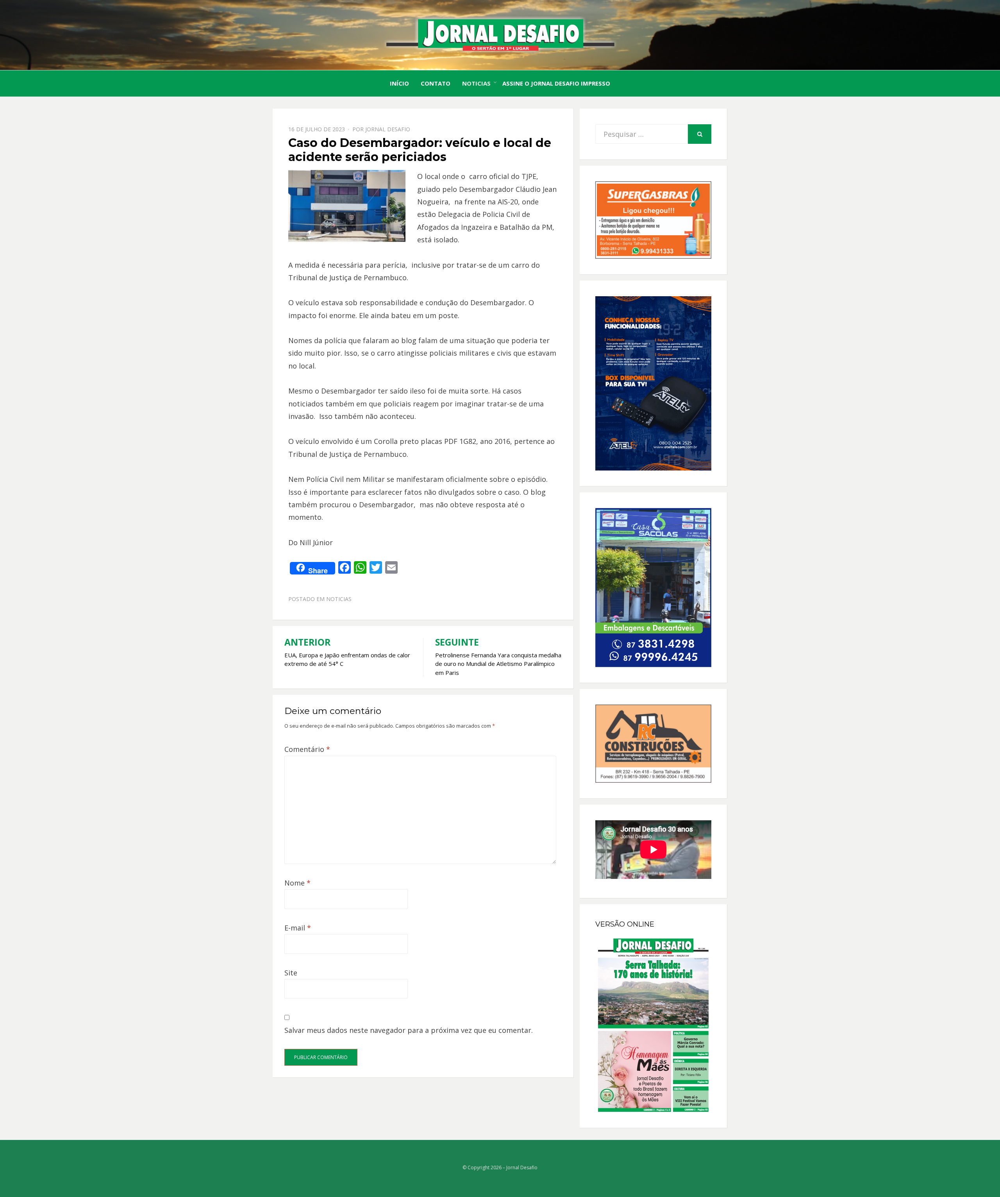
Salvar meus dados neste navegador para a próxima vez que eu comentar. (408, 1030)
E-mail (297, 927)
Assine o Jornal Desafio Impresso (556, 83)
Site (290, 972)
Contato (435, 83)
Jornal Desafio (387, 129)
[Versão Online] (653, 1025)
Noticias (476, 83)
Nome (297, 882)
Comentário (307, 749)
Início (399, 83)
